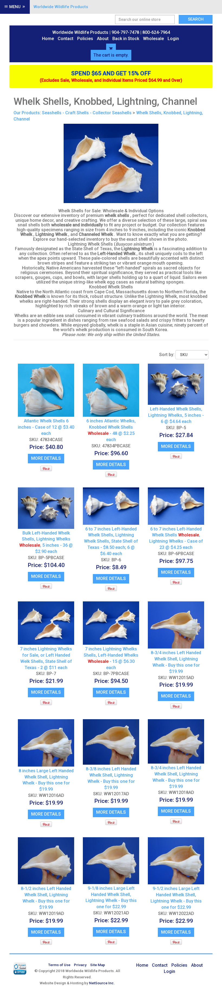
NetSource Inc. (102, 983)
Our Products (27, 112)
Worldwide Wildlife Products (61, 6)
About (103, 38)
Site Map (97, 965)
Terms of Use (59, 965)
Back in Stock (125, 38)
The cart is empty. (111, 55)
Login (173, 38)
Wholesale (153, 38)
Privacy (80, 965)
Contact (65, 38)
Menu (15, 6)
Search (196, 19)
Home (48, 38)
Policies (85, 38)
